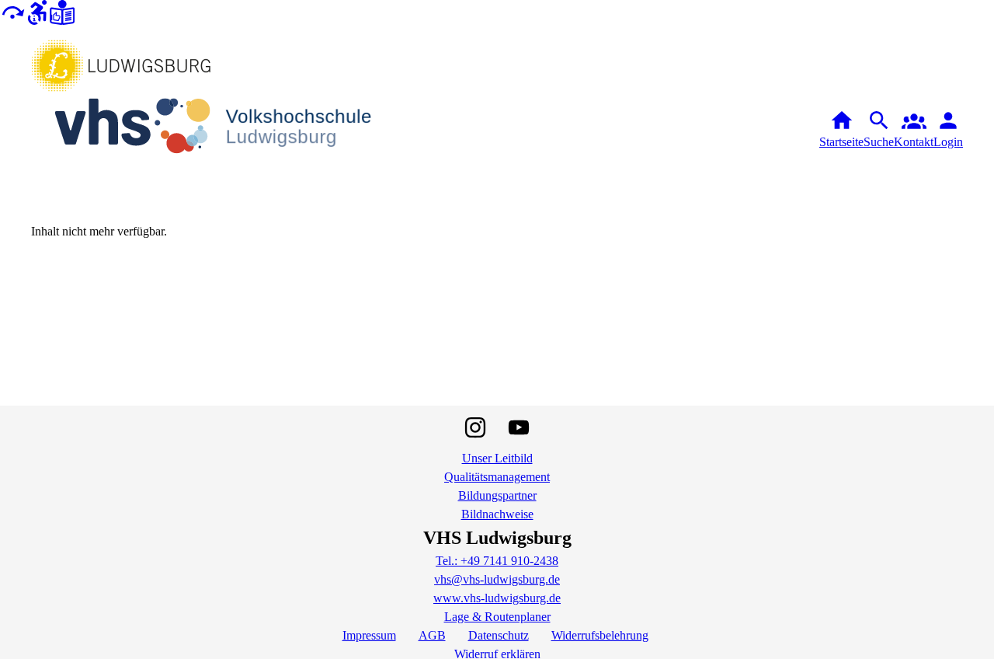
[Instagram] (475, 427)
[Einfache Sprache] (62, 11)
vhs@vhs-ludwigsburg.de (497, 579)
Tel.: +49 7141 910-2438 (497, 560)
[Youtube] (518, 427)
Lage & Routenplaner (497, 616)
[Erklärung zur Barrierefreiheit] (37, 11)
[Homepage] (225, 129)
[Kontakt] (913, 130)
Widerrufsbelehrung (599, 635)
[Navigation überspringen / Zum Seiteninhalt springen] (12, 11)
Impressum (369, 635)
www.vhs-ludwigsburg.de (497, 598)
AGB (432, 635)
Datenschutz (498, 635)
